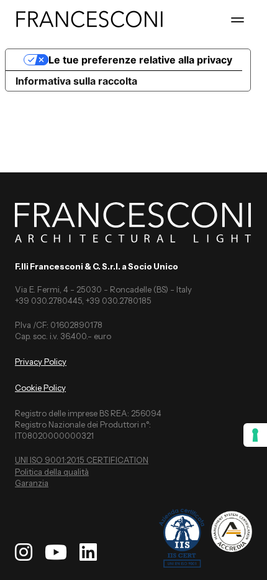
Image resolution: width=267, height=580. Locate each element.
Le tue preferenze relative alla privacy (140, 60)
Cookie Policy (40, 388)
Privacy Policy (40, 362)
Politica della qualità (52, 472)
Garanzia (31, 483)
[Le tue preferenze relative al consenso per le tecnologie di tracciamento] (255, 435)
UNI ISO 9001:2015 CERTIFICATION (81, 460)
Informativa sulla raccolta (76, 81)
